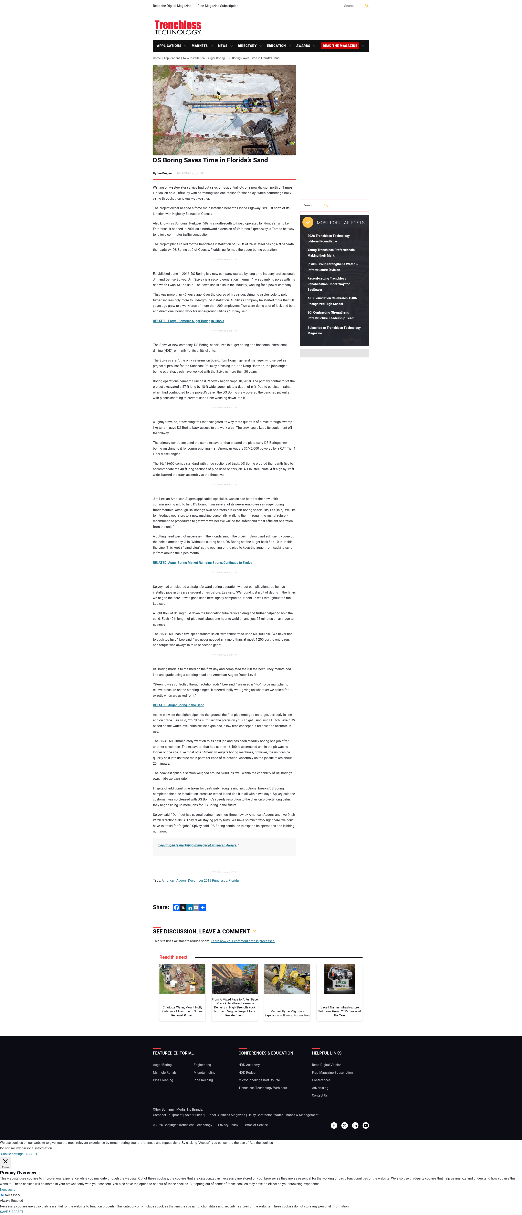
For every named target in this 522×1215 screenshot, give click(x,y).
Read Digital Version (327, 1064)
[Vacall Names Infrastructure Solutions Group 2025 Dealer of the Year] (340, 979)
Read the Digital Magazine (172, 5)
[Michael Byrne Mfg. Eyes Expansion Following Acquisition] (287, 979)
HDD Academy (249, 1064)
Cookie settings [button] (12, 1154)
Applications (169, 45)
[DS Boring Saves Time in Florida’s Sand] (224, 110)
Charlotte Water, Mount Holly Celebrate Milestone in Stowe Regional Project (182, 1012)
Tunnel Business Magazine (225, 1115)
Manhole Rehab (164, 1072)
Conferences (321, 1080)
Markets (200, 45)
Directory (247, 45)
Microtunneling (205, 1072)
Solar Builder (194, 1115)
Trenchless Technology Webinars (263, 1088)
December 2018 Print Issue (207, 880)
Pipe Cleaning (163, 1080)
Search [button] (367, 6)
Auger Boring (162, 1064)
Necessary (12, 1195)
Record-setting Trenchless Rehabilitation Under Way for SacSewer (328, 284)
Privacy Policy (228, 1125)
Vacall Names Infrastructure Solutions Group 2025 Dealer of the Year (339, 1012)
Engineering (202, 1064)
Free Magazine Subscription (218, 5)
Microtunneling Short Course (259, 1080)
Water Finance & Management (296, 1115)
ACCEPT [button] (31, 1154)
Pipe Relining (203, 1080)
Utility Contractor (260, 1115)
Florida (234, 880)
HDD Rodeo (247, 1072)
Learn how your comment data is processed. (243, 941)
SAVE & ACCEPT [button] (11, 1211)
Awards (303, 45)
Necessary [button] (7, 1189)
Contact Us (320, 1095)
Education (276, 45)
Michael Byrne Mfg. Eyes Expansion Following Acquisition (287, 1013)
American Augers (174, 880)
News (223, 45)
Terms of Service (255, 1125)
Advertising (320, 1088)
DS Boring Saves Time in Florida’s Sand (210, 160)
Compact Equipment (167, 1115)
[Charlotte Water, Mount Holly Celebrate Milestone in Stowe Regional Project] (182, 979)
